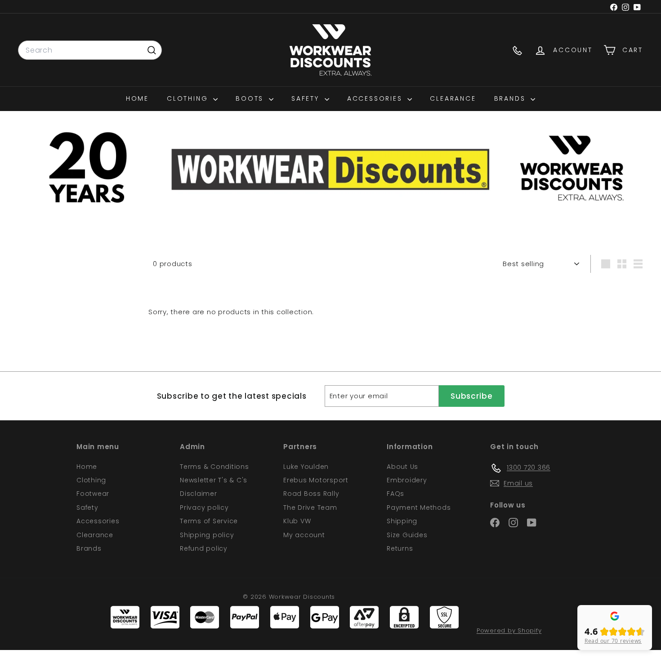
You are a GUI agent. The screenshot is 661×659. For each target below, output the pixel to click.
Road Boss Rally (311, 493)
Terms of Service (209, 521)
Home (137, 98)
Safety (306, 98)
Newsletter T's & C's (213, 480)
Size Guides (407, 534)
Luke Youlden (306, 466)
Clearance (453, 98)
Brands (511, 98)
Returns (400, 548)
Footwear (92, 493)
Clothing (189, 98)
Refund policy (204, 548)
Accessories (376, 98)
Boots (251, 98)
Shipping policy (207, 534)
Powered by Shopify (509, 630)
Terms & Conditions (214, 466)
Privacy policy (204, 507)
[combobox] (90, 50)
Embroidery (407, 480)
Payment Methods (419, 507)
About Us (402, 466)
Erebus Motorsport (315, 480)
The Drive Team (310, 507)
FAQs (395, 493)
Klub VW (297, 521)
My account (304, 534)
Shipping (402, 521)
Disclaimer (198, 493)
